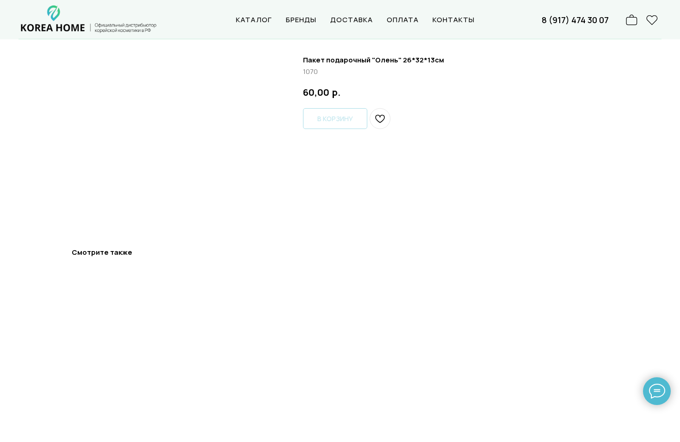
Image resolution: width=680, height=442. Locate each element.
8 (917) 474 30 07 (575, 19)
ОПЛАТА (403, 20)
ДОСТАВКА (351, 20)
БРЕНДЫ (301, 20)
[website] (652, 20)
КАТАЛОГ (254, 20)
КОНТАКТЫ (454, 20)
